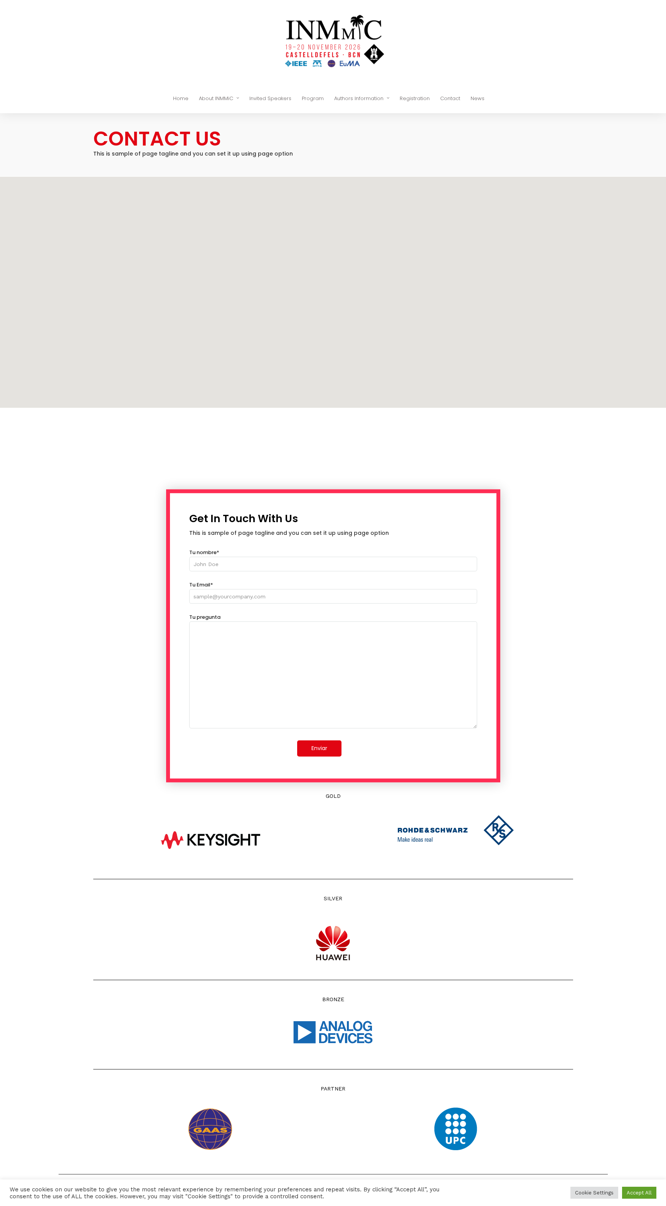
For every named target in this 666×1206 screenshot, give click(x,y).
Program (313, 98)
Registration (415, 98)
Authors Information (358, 98)
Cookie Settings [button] (594, 1193)
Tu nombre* (204, 552)
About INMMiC (216, 98)
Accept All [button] (639, 1193)
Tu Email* (201, 584)
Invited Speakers (270, 98)
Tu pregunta (204, 617)
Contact (450, 98)
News (477, 98)
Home (180, 98)
